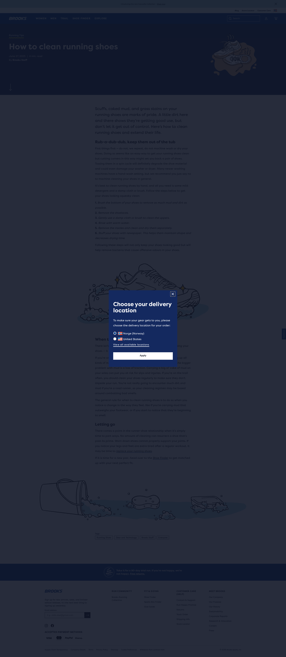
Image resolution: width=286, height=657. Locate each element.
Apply (143, 355)
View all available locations (131, 344)
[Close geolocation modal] (173, 294)
